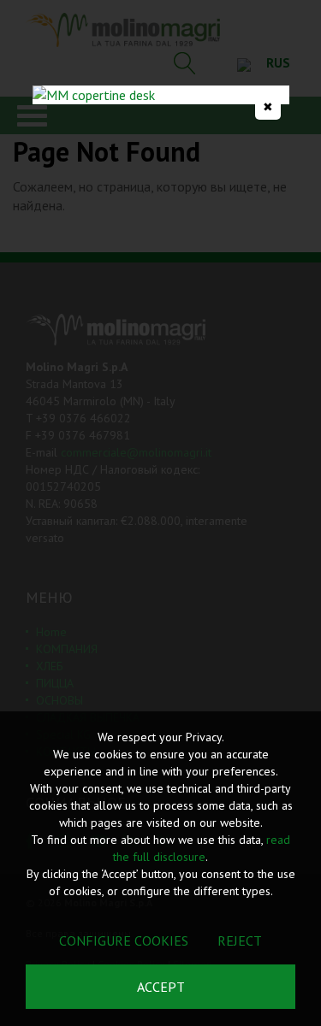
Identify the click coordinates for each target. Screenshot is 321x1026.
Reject (239, 940)
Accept (161, 986)
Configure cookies (123, 940)
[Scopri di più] (161, 95)
